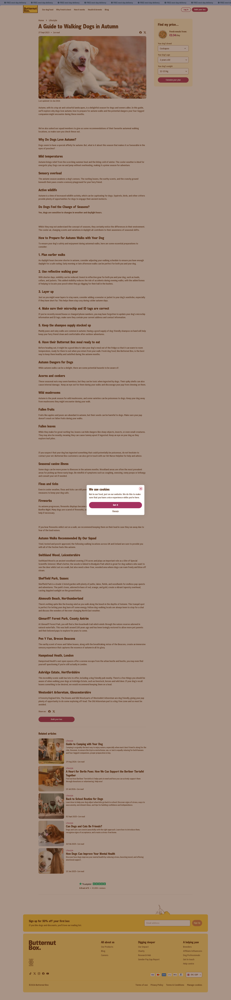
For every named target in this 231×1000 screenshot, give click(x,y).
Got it (115, 505)
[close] (141, 488)
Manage (115, 511)
